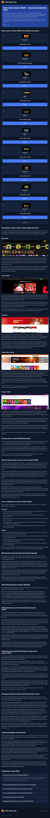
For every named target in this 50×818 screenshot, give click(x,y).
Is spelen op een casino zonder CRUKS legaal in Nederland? (16, 775)
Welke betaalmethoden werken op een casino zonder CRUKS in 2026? (18, 801)
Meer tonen (25, 222)
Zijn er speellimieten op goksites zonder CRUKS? (13, 797)
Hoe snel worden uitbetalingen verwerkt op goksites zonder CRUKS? (17, 793)
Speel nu (25, 48)
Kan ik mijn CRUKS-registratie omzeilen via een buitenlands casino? (17, 788)
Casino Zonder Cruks (45, 810)
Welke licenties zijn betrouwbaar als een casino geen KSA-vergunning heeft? (19, 784)
